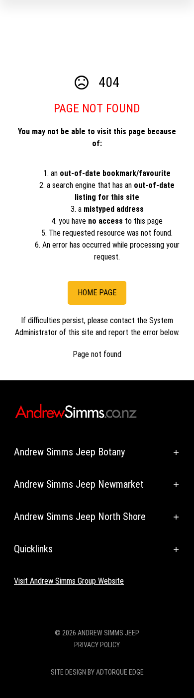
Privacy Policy (97, 645)
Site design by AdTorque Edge (97, 672)
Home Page (97, 292)
